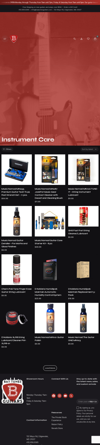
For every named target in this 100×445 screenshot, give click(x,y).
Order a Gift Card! (70, 7)
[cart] (95, 38)
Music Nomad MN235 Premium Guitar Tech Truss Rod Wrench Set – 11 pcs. (15, 192)
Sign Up (93, 402)
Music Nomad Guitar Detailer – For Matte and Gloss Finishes (14, 243)
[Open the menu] (4, 38)
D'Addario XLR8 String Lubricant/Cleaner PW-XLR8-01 (13, 340)
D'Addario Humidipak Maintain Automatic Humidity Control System (48, 292)
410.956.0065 (24, 10)
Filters (8, 149)
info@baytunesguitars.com (41, 10)
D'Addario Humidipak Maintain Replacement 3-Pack (81, 292)
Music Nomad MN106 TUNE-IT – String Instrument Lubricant (83, 192)
